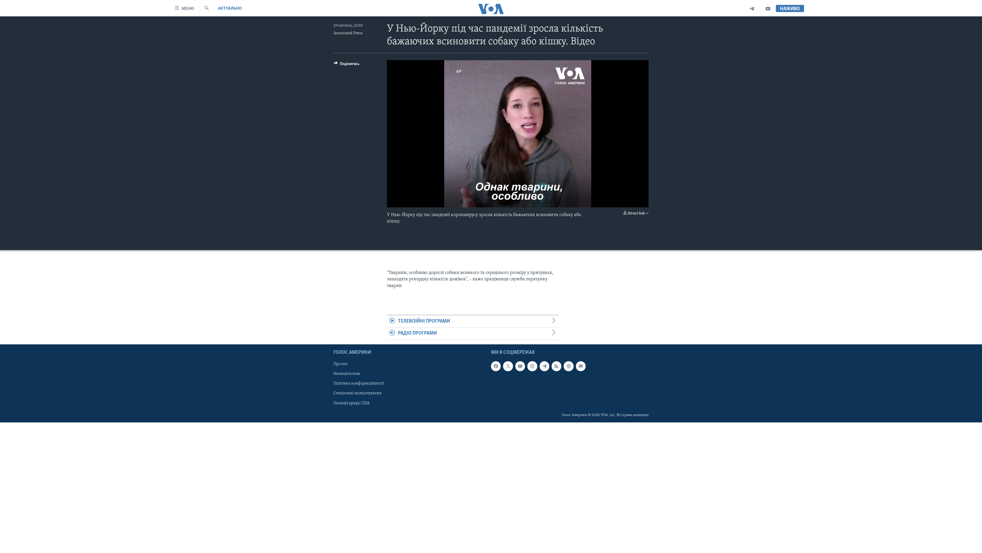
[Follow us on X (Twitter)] (508, 366)
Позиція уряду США (351, 403)
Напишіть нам (346, 374)
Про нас (340, 364)
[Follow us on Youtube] (520, 366)
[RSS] (556, 366)
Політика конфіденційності (358, 383)
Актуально (230, 8)
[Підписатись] (581, 366)
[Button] (347, 65)
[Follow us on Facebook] (496, 366)
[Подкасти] (568, 366)
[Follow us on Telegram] (544, 366)
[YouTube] (768, 9)
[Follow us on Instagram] (532, 366)
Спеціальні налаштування (357, 393)
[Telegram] (752, 9)
